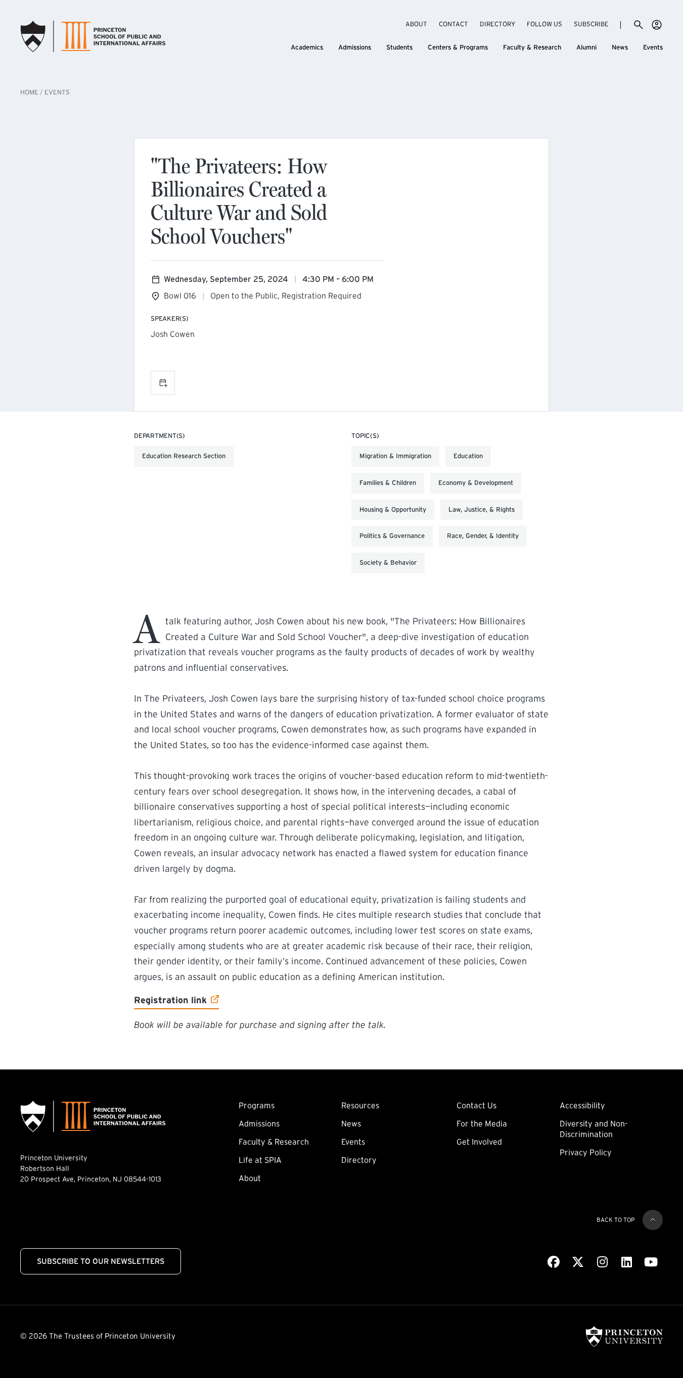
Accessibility (582, 1105)
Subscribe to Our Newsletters (100, 1261)
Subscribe (591, 24)
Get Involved (479, 1141)
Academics (307, 47)
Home (29, 92)
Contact (453, 24)
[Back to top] (653, 1220)
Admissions (354, 47)
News (620, 47)
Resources (360, 1105)
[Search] (638, 25)
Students (399, 47)
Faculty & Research (532, 47)
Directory (497, 24)
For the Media (482, 1123)
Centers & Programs (458, 47)
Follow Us (544, 24)
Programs (257, 1105)
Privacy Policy (586, 1152)
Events (653, 47)
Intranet (657, 25)
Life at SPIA (260, 1159)
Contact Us (476, 1105)
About (416, 24)
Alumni (586, 47)
